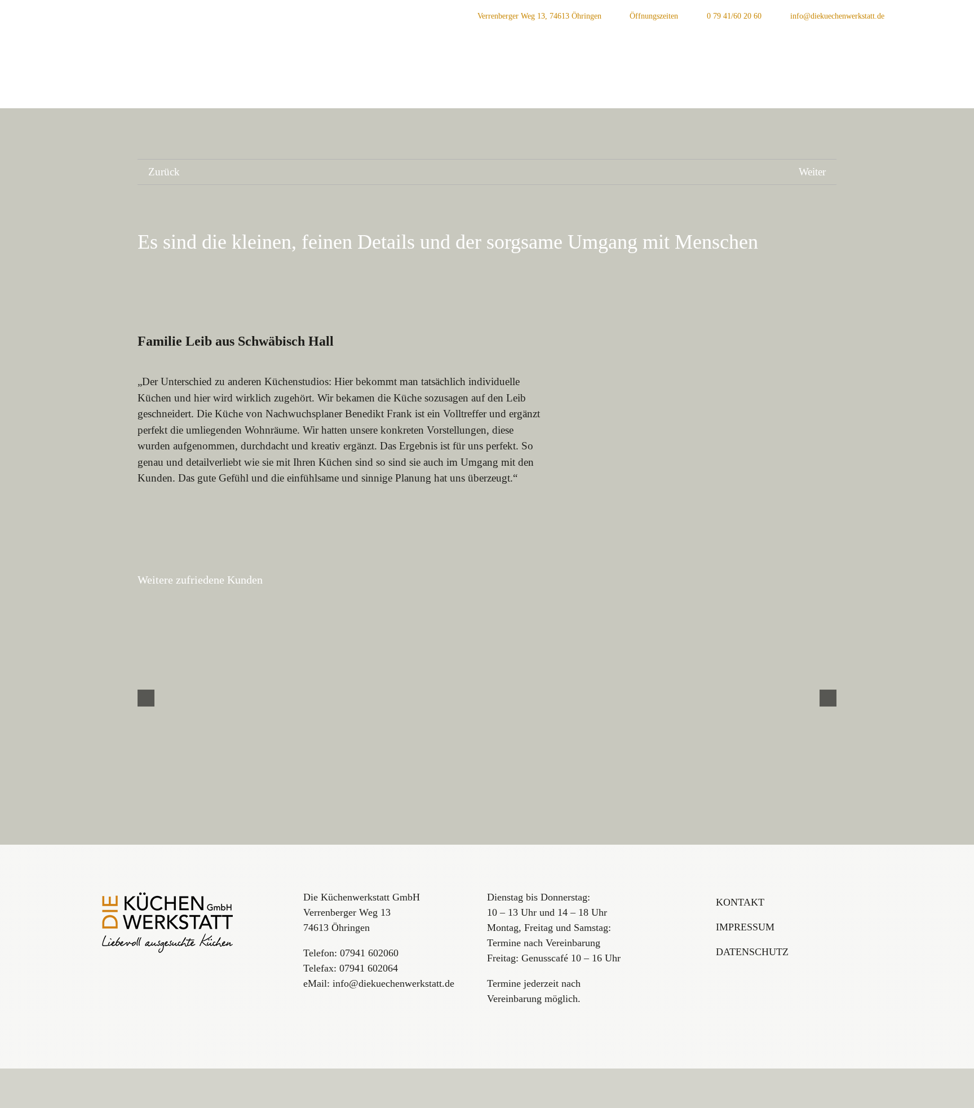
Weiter (812, 172)
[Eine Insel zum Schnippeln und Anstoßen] (487, 698)
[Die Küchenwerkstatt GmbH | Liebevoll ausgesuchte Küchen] (168, 895)
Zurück (164, 172)
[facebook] (936, 15)
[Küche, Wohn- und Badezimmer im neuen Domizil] (249, 698)
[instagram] (918, 15)
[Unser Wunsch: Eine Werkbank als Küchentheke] (724, 698)
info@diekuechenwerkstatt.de (393, 983)
